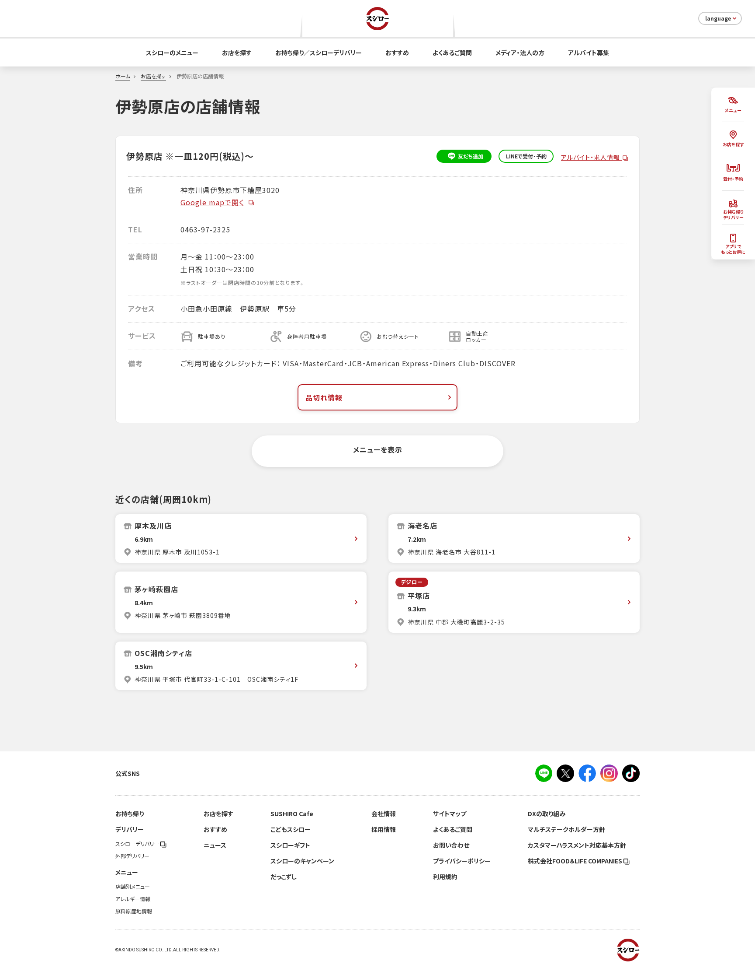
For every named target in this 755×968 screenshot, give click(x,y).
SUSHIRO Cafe (291, 813)
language (718, 18)
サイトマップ (449, 813)
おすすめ (397, 52)
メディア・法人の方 (519, 52)
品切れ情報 (324, 397)
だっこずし (283, 876)
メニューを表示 (377, 449)
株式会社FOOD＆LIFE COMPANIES (575, 860)
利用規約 (445, 876)
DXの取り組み (546, 813)
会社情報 (383, 813)
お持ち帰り (129, 813)
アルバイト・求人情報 (591, 157)
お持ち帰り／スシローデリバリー (318, 52)
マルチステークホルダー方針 (566, 829)
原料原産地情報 (133, 911)
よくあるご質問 (452, 52)
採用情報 (383, 829)
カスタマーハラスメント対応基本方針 (577, 845)
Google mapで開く (212, 202)
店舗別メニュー (132, 887)
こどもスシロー (290, 829)
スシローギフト (290, 845)
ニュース (215, 845)
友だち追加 (470, 156)
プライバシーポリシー (462, 860)
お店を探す (237, 52)
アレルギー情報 (132, 899)
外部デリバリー (132, 856)
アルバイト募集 (588, 52)
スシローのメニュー (172, 52)
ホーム (122, 76)
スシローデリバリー (137, 844)
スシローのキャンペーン (302, 860)
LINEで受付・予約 (526, 156)
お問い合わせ (451, 845)
